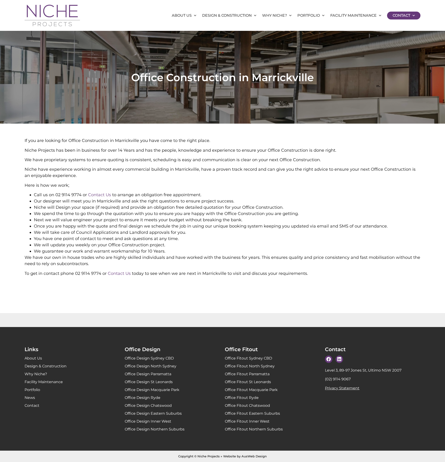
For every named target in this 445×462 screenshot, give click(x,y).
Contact (401, 15)
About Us (182, 15)
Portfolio (308, 15)
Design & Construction (227, 15)
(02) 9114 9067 (338, 379)
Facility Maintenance (353, 15)
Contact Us (99, 194)
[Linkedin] (339, 359)
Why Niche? (274, 15)
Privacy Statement (342, 388)
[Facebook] (328, 359)
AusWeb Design (254, 456)
